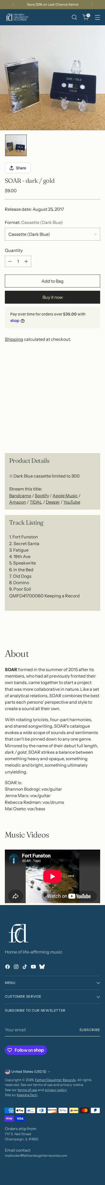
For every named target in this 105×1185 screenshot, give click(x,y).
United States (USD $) (28, 1072)
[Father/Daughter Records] (17, 17)
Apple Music (65, 495)
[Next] (92, 4)
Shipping (14, 339)
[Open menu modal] (97, 17)
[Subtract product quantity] (10, 261)
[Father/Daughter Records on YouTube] (34, 967)
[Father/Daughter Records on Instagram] (16, 967)
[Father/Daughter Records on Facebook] (8, 967)
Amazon (17, 502)
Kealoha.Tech (27, 1095)
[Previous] (13, 4)
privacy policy (55, 1090)
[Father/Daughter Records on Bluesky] (42, 967)
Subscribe (89, 1030)
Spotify (42, 495)
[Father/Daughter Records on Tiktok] (25, 967)
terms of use (27, 1090)
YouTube (71, 502)
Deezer (53, 502)
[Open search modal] (74, 17)
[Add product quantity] (26, 261)
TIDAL (36, 502)
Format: (34, 222)
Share (21, 168)
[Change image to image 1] (16, 145)
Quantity (14, 250)
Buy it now (53, 297)
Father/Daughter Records (55, 1080)
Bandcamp (20, 495)
